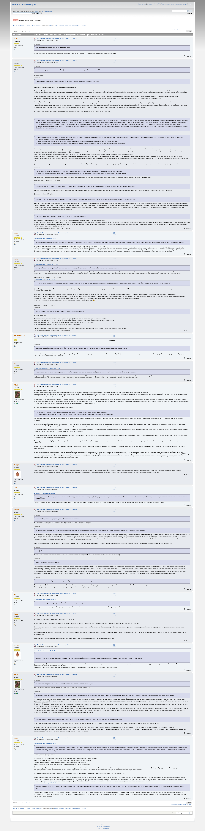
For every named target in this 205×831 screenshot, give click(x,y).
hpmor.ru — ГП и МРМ (153, 4)
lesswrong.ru (142, 4)
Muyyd (16, 465)
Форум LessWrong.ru (24, 4)
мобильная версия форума (179, 4)
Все (29, 31)
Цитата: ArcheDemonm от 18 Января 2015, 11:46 (47, 368)
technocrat (18, 39)
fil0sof (50, 25)
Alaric (16, 385)
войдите (37, 11)
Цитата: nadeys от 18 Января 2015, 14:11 (45, 599)
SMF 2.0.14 (98, 826)
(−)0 (114, 40)
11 (27, 31)
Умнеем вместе (165, 4)
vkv (15, 363)
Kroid (16, 614)
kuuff (16, 233)
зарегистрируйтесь (47, 11)
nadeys (16, 61)
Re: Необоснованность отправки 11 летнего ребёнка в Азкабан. (57, 38)
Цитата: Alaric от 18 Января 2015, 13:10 (44, 493)
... (25, 31)
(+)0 (114, 38)
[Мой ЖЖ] (17, 404)
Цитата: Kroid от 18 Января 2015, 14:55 (44, 650)
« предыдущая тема (176, 28)
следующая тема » (187, 28)
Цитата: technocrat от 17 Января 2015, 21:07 (46, 264)
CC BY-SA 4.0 (103, 824)
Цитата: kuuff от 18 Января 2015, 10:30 (44, 279)
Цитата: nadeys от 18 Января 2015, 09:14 (45, 238)
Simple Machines (107, 826)
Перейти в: (172, 813)
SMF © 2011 (103, 826)
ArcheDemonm (19, 335)
